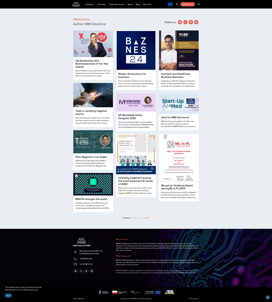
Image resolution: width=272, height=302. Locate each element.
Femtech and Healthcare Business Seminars (175, 75)
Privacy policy (194, 299)
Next (147, 218)
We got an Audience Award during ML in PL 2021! (177, 187)
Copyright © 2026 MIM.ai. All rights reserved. (136, 299)
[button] (176, 4)
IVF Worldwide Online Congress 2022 (130, 116)
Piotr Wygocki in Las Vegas (91, 157)
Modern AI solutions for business (132, 75)
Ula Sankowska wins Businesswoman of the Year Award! (91, 63)
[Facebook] (180, 22)
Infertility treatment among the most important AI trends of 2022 (135, 181)
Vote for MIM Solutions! (175, 117)
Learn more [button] (33, 290)
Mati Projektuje (78, 299)
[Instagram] (185, 22)
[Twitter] (191, 22)
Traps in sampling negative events (91, 112)
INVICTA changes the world (91, 199)
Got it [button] (8, 295)
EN (199, 4)
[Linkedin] (196, 22)
